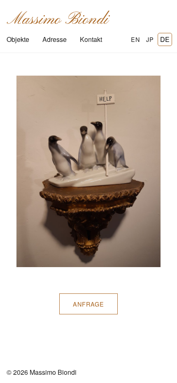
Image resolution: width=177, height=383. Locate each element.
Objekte (18, 39)
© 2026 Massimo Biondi (42, 372)
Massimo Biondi (57, 19)
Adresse (54, 39)
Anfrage (88, 304)
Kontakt (91, 39)
